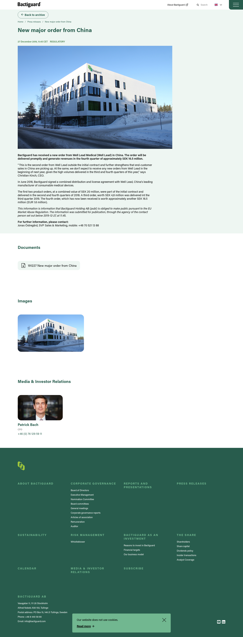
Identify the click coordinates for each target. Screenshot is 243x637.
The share (186, 535)
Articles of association (82, 517)
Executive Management (82, 494)
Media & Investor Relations (87, 570)
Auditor (74, 526)
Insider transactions (186, 555)
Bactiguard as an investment (141, 536)
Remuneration (78, 521)
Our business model (134, 554)
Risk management (88, 535)
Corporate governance (93, 483)
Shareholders (183, 541)
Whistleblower (78, 541)
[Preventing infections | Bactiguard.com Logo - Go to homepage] (29, 4)
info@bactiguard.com (35, 621)
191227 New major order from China (52, 265)
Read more (84, 626)
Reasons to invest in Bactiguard (139, 545)
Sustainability (32, 535)
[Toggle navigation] (236, 5)
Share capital (183, 546)
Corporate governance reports (86, 512)
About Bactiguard (176, 4)
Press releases (34, 21)
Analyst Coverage (185, 559)
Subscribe (134, 568)
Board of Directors (80, 490)
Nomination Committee (82, 499)
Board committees (80, 503)
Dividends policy (185, 550)
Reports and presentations (138, 485)
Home (20, 21)
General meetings (79, 508)
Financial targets (132, 549)
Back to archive (35, 15)
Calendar (27, 568)
